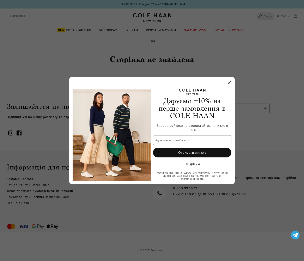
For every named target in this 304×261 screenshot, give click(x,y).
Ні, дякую (192, 164)
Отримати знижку (192, 153)
